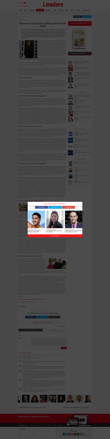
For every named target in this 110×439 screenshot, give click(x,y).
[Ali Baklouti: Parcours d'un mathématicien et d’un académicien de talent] (73, 219)
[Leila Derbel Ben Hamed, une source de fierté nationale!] (55, 219)
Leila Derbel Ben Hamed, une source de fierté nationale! (54, 231)
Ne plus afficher (55, 235)
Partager (41, 207)
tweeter (55, 207)
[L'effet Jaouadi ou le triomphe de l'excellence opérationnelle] (36, 219)
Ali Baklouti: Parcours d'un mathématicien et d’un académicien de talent (73, 231)
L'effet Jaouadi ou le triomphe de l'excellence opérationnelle (34, 231)
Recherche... (71, 4)
